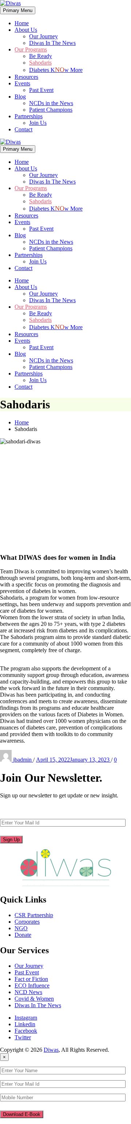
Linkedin (25, 1024)
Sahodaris (40, 62)
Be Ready (40, 56)
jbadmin (23, 760)
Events (22, 83)
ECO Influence (32, 985)
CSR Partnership (34, 915)
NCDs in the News (51, 103)
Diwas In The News (52, 43)
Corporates (27, 922)
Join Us (38, 123)
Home (22, 23)
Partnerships (29, 116)
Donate (23, 935)
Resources (26, 77)
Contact (23, 129)
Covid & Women (34, 999)
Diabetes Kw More (56, 70)
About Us (26, 30)
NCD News (28, 992)
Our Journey (43, 36)
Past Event (41, 90)
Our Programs (31, 49)
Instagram (26, 1018)
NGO (21, 928)
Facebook (26, 1031)
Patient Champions (50, 110)
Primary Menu (17, 10)
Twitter (23, 1037)
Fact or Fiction (31, 979)
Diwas (51, 1050)
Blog (20, 96)
